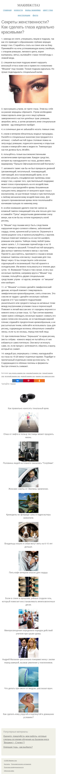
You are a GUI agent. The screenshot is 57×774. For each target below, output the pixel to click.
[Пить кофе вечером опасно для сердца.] (28, 569)
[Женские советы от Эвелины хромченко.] (28, 485)
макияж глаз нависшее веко (45, 376)
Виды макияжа (33, 10)
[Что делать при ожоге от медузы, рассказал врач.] (28, 685)
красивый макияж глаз (33, 373)
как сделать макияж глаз (17, 373)
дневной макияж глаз (28, 376)
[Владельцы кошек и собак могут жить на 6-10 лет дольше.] (28, 540)
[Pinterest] (28, 380)
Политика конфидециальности (14, 767)
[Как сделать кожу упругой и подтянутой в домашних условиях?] (28, 710)
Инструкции (24, 15)
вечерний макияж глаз (12, 376)
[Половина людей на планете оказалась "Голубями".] (28, 459)
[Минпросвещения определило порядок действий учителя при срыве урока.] (28, 627)
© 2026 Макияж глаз (10, 760)
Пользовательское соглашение (21, 764)
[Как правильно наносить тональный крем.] (28, 405)
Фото (35, 15)
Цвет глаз (48, 10)
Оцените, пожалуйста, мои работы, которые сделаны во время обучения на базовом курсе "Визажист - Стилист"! (26, 739)
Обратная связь (9, 771)
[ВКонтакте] (17, 380)
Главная (7, 10)
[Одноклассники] (39, 380)
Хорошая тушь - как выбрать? (18, 747)
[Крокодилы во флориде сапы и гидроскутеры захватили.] (28, 511)
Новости (18, 10)
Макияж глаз (28, 5)
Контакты (7, 764)
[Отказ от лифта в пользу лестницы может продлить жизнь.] (28, 430)
